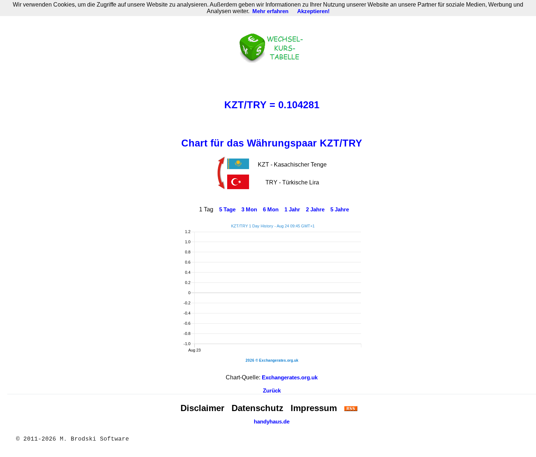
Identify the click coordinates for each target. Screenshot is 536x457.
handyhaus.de (272, 422)
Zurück (272, 391)
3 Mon (249, 209)
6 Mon (271, 209)
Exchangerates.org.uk (290, 377)
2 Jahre (315, 209)
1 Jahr (292, 209)
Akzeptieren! (313, 11)
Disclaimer (202, 408)
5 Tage (227, 209)
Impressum (314, 408)
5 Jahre (339, 209)
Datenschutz (257, 408)
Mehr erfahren (270, 11)
